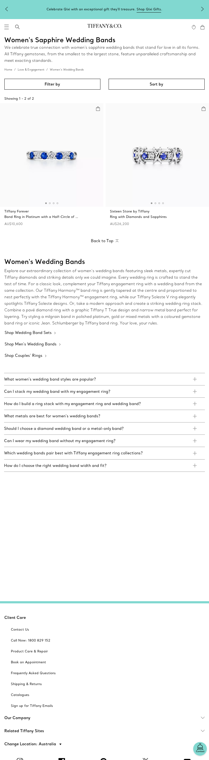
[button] (6, 27)
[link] (104, 379)
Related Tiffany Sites (24, 730)
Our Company (17, 717)
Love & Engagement (31, 69)
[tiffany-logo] (104, 27)
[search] (17, 27)
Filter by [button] (52, 84)
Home (8, 69)
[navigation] (6, 27)
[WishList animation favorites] (194, 27)
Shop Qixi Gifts (149, 9)
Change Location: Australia (30, 743)
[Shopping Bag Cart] (202, 27)
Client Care (15, 617)
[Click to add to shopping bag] (98, 108)
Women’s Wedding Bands (67, 69)
